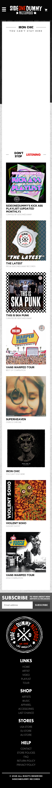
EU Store (26, 731)
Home (26, 667)
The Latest (14, 263)
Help (26, 742)
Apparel (26, 705)
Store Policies (26, 753)
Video (26, 675)
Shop (26, 690)
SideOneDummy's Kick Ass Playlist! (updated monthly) (24, 208)
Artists (26, 697)
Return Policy (26, 761)
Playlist (26, 679)
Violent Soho (16, 523)
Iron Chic (13, 471)
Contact (26, 749)
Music (26, 701)
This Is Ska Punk (17, 315)
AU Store (26, 735)
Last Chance (26, 713)
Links (26, 660)
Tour (26, 683)
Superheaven (16, 419)
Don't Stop (27, 154)
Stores (26, 720)
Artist (26, 671)
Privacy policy (26, 765)
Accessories (26, 709)
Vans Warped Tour (20, 367)
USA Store (26, 727)
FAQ (26, 757)
